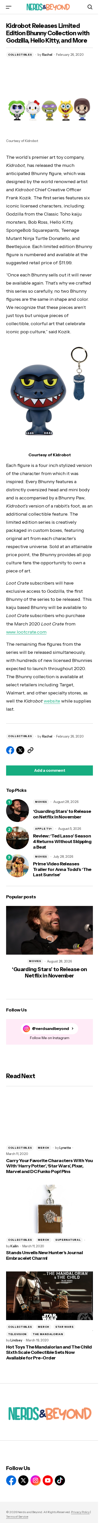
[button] (9, 7)
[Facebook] (11, 1480)
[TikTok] (60, 1480)
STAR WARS (64, 1326)
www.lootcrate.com (26, 632)
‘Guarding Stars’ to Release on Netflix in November (62, 814)
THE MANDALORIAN (48, 1334)
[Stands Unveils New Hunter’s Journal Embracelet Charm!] (49, 1209)
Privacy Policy (80, 1512)
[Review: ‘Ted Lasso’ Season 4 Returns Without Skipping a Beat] (17, 838)
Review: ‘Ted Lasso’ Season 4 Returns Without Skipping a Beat (62, 841)
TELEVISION (17, 1334)
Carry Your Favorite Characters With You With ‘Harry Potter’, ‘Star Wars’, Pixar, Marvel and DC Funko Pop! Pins (49, 1166)
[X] (23, 1480)
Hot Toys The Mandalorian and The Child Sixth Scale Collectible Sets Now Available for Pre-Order (49, 1352)
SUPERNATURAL (68, 1239)
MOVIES (41, 801)
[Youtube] (48, 1480)
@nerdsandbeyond (50, 1028)
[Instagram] (35, 1480)
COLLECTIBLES (20, 54)
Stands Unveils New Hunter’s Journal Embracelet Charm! (44, 1255)
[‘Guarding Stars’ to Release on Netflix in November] (17, 810)
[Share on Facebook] (10, 750)
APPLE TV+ (43, 828)
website (52, 701)
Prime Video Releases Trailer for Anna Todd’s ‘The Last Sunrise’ (62, 869)
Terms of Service (17, 1516)
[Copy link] (30, 750)
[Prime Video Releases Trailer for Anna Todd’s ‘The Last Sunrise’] (17, 865)
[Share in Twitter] (20, 750)
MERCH (43, 1147)
